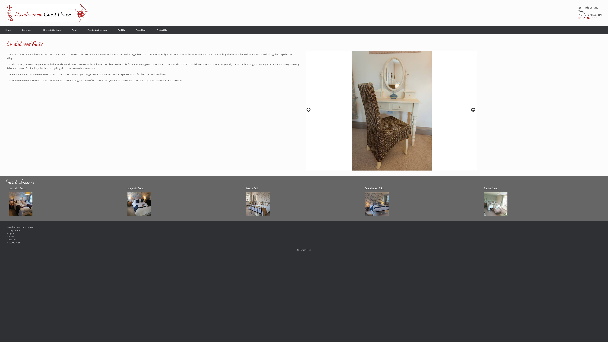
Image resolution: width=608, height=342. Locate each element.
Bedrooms (27, 30)
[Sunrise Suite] (495, 215)
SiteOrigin (301, 250)
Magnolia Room (135, 188)
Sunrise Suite (491, 188)
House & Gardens (52, 30)
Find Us (121, 30)
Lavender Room (17, 188)
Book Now (141, 30)
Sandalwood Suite (374, 188)
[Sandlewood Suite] (377, 215)
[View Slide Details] (391, 111)
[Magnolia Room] (139, 215)
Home (8, 30)
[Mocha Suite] (258, 215)
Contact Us (162, 30)
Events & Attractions (97, 30)
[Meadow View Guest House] (47, 13)
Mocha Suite (252, 188)
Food (74, 30)
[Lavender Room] (20, 215)
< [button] (308, 110)
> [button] (473, 110)
